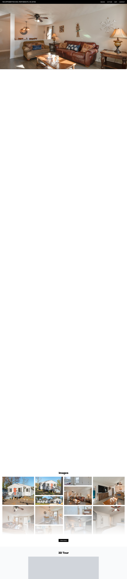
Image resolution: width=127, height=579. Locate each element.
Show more (63, 540)
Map (115, 2)
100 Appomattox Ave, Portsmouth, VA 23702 (19, 2)
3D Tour (109, 2)
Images (102, 2)
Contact (122, 2)
